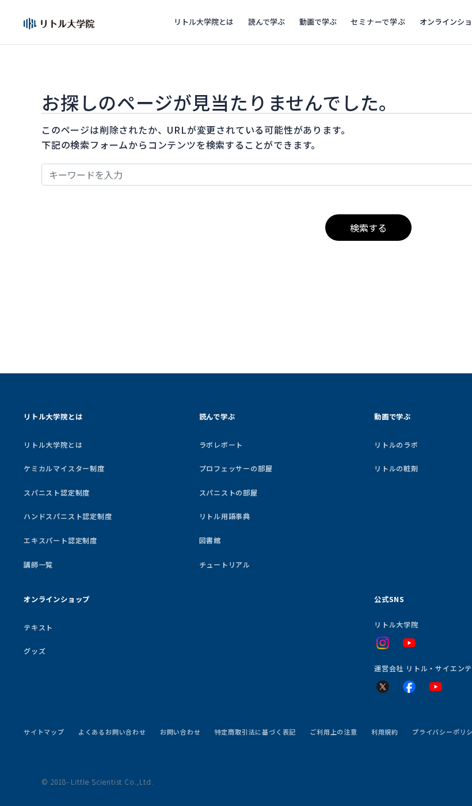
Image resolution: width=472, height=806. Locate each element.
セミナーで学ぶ (378, 21)
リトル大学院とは (204, 21)
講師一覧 (38, 564)
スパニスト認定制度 (57, 492)
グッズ (34, 651)
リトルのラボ (396, 444)
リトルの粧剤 (396, 468)
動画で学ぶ (318, 21)
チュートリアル (225, 564)
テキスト (38, 627)
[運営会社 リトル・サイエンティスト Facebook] (409, 686)
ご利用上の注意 (333, 731)
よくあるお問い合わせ (112, 731)
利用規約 (384, 731)
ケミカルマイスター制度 (64, 468)
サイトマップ (44, 731)
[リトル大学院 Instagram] (382, 643)
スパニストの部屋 (228, 492)
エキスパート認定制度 (60, 540)
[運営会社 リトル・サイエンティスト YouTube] (435, 687)
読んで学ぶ (266, 21)
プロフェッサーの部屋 (236, 468)
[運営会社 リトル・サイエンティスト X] (382, 686)
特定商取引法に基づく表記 (255, 731)
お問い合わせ (180, 731)
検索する (368, 227)
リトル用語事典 (225, 516)
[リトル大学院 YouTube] (409, 643)
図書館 (210, 540)
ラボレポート (221, 444)
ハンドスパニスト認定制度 (68, 516)
